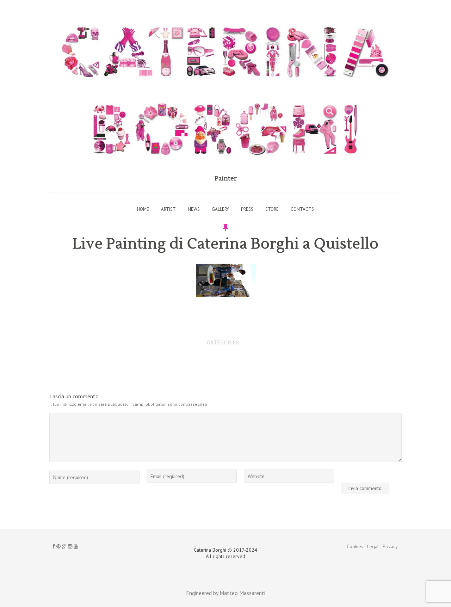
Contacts (302, 209)
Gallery (220, 209)
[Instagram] (70, 546)
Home (143, 209)
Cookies (355, 546)
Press (247, 209)
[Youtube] (76, 546)
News (194, 209)
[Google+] (64, 546)
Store (272, 209)
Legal (373, 546)
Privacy (390, 546)
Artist (168, 209)
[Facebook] (54, 546)
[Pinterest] (58, 546)
